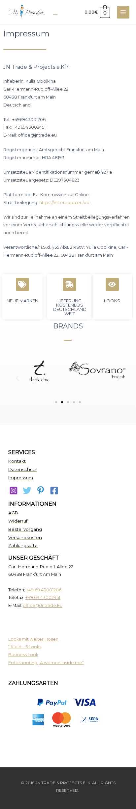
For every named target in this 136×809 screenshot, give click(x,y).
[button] (17, 378)
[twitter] (27, 490)
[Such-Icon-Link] (55, 12)
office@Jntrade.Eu (42, 605)
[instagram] (13, 490)
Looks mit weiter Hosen (33, 639)
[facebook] (54, 490)
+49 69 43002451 (42, 597)
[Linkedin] (40, 490)
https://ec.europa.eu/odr (65, 202)
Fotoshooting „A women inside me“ (46, 662)
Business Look (23, 654)
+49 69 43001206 (43, 589)
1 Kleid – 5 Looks (24, 646)
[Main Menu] (123, 12)
